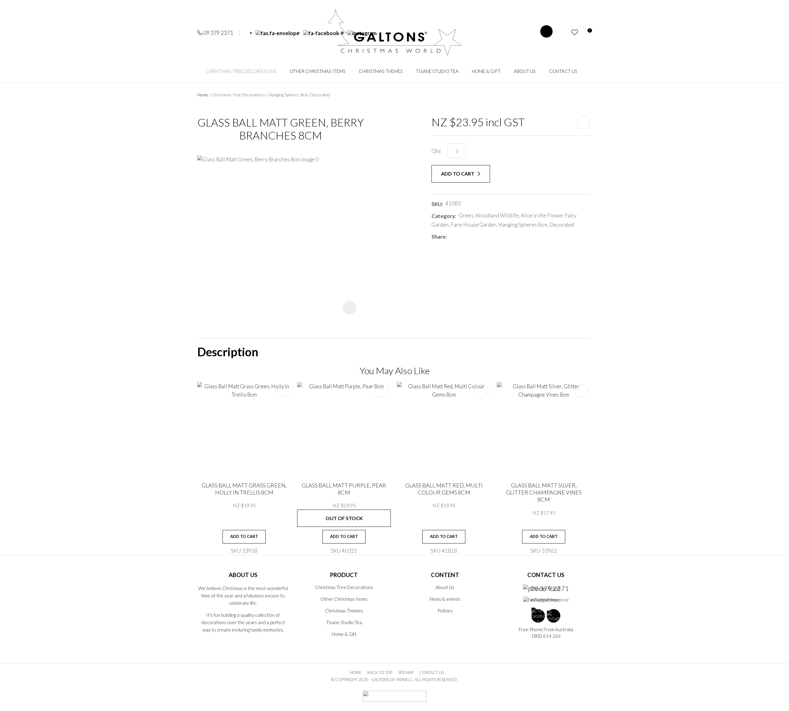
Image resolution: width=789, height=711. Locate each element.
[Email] (467, 236)
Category (443, 216)
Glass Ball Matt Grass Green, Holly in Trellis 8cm (244, 489)
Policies (445, 610)
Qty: (436, 150)
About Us (525, 71)
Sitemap (406, 672)
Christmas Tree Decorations (241, 71)
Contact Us (563, 71)
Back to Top (379, 672)
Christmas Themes (381, 71)
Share (438, 236)
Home (202, 94)
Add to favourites (282, 391)
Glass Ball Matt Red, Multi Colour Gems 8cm (444, 489)
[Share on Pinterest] (477, 237)
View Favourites (574, 32)
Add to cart (458, 173)
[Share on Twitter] (458, 236)
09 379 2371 (218, 32)
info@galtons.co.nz (550, 599)
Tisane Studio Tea (437, 71)
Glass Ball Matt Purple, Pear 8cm (344, 489)
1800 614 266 (546, 636)
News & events (445, 599)
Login (563, 32)
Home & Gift (486, 71)
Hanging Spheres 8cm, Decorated (299, 94)
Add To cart (244, 536)
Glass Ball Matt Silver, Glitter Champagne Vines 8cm (544, 492)
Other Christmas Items (317, 71)
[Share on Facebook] (450, 237)
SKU (436, 204)
